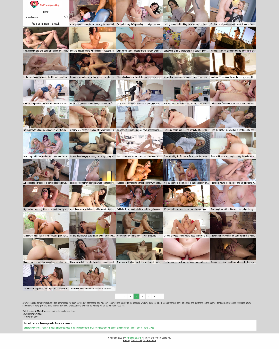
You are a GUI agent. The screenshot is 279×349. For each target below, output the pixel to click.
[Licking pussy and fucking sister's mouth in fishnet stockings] (186, 13)
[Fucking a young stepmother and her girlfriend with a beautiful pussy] (233, 172)
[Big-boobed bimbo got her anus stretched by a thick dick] (46, 198)
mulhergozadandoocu (100, 327)
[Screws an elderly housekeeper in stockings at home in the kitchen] (186, 40)
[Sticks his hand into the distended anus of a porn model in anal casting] (139, 66)
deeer (139, 327)
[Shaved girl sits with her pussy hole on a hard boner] (46, 251)
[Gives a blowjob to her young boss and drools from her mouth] (186, 225)
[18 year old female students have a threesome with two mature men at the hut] (139, 119)
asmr (113, 327)
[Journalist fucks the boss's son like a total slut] (92, 278)
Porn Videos (36, 314)
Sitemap (126, 340)
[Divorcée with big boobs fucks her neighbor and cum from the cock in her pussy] (92, 251)
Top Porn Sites (149, 340)
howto (45, 327)
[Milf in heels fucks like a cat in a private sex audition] (233, 93)
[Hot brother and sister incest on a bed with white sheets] (139, 145)
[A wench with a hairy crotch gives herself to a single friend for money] (139, 251)
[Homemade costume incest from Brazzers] (139, 225)
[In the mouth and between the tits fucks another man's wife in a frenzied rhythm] (46, 66)
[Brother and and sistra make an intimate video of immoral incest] (186, 251)
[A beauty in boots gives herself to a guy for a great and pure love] (233, 40)
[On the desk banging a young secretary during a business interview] (92, 145)
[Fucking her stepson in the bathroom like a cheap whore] (233, 225)
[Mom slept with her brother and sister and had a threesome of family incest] (46, 145)
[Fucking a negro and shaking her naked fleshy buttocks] (186, 119)
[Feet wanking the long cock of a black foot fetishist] (46, 40)
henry (133, 327)
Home (46, 12)
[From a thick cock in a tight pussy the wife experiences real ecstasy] (233, 145)
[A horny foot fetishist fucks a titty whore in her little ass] (92, 119)
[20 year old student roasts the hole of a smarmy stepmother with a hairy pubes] (139, 93)
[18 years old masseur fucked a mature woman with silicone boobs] (186, 198)
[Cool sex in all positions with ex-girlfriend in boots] (233, 13)
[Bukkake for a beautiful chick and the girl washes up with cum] (139, 198)
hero (146, 327)
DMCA (134, 340)
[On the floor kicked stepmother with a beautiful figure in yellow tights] (92, 225)
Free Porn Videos (31, 316)
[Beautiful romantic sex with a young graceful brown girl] (92, 66)
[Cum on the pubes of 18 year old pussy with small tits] (46, 93)
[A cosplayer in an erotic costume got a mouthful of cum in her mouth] (92, 13)
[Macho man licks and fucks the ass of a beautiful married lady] (233, 66)
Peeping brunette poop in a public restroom (69, 327)
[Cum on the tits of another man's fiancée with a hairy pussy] (139, 40)
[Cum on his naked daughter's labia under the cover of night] (233, 251)
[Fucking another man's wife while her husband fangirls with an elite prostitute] (92, 40)
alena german (123, 327)
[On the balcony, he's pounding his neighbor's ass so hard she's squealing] (139, 13)
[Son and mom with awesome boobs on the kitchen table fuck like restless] (186, 93)
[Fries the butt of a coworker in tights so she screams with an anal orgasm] (233, 119)
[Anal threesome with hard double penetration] (92, 198)
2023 (151, 327)
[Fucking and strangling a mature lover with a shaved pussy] (139, 172)
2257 (139, 340)
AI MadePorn (40, 311)
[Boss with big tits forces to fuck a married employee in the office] (186, 145)
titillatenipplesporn (32, 327)
